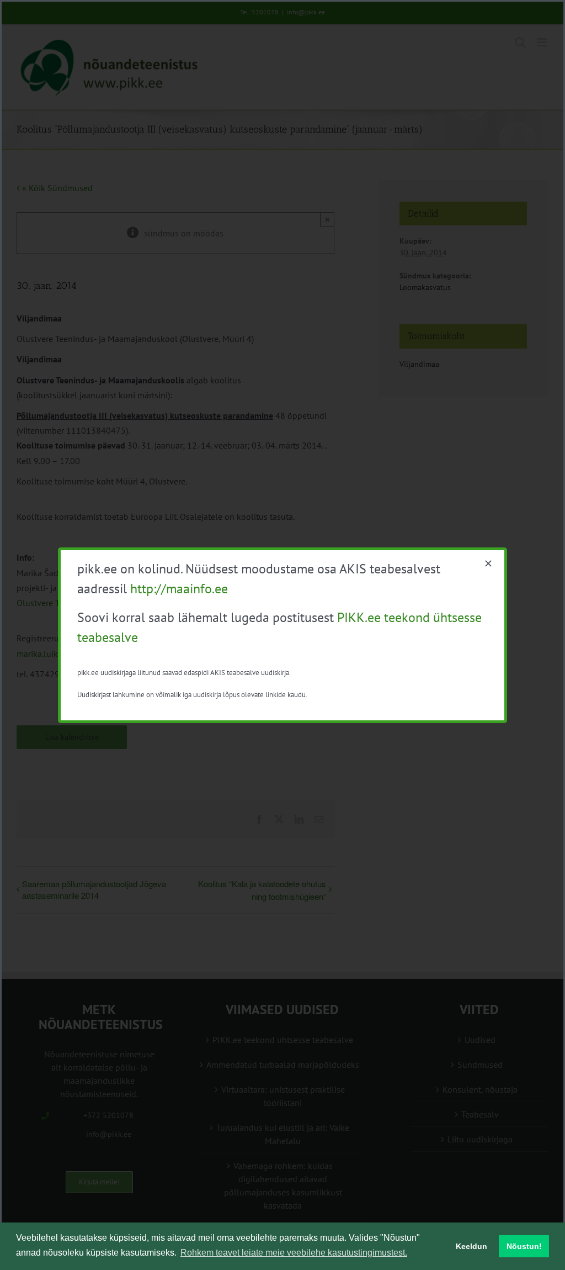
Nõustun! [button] (524, 1246)
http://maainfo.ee (179, 588)
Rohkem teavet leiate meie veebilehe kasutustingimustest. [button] (293, 1252)
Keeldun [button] (471, 1246)
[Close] (488, 563)
